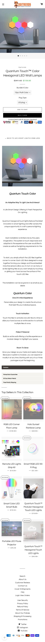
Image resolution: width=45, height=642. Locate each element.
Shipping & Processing (22, 616)
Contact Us (22, 586)
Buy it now (22, 115)
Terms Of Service (22, 610)
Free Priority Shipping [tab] (9, 382)
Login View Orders (22, 595)
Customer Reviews (22, 583)
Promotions (22, 619)
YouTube (23, 631)
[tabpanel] (22, 371)
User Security (22, 600)
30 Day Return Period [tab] (9, 378)
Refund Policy (22, 607)
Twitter (23, 624)
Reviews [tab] (5, 367)
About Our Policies (22, 613)
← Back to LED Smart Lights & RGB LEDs (22, 138)
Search (22, 576)
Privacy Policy (22, 603)
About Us (22, 579)
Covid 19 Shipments (22, 589)
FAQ (22, 592)
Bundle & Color (22, 88)
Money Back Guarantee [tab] (10, 374)
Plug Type (22, 98)
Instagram (23, 627)
